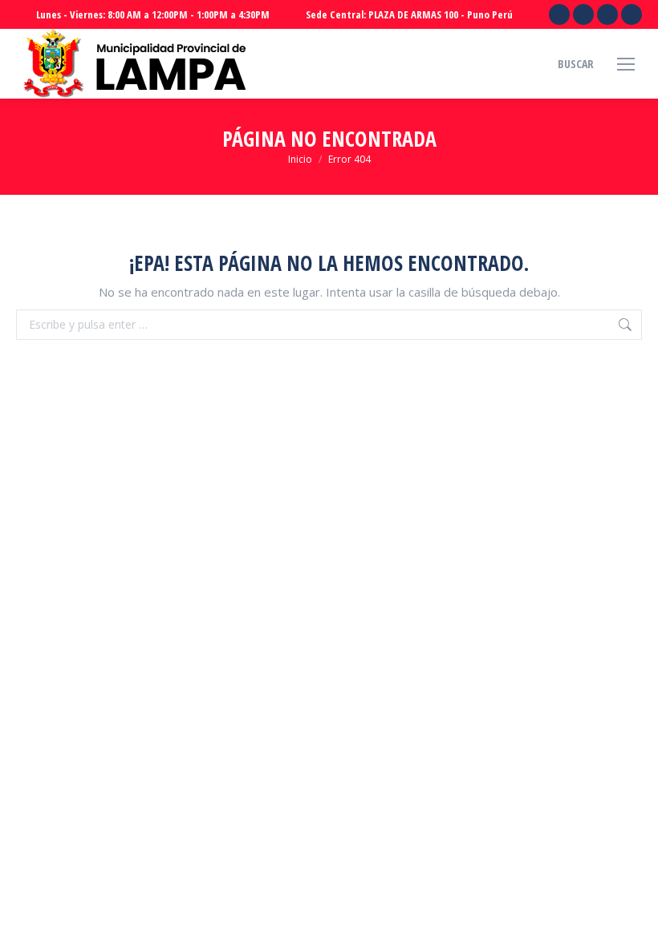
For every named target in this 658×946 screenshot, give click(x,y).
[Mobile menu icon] (626, 64)
